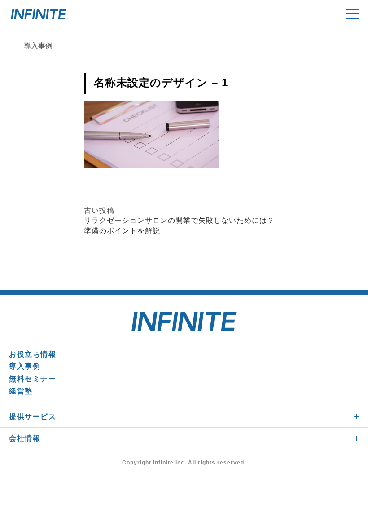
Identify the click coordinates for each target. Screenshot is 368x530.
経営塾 (21, 391)
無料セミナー (33, 379)
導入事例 (24, 366)
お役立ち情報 (33, 354)
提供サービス (33, 416)
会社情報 (24, 438)
